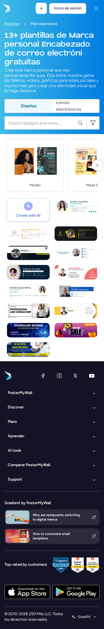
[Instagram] (59, 375)
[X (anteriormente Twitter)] (75, 375)
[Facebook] (43, 375)
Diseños (28, 105)
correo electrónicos (68, 106)
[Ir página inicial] (6, 8)
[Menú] (96, 8)
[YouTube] (91, 375)
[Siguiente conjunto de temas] (97, 165)
